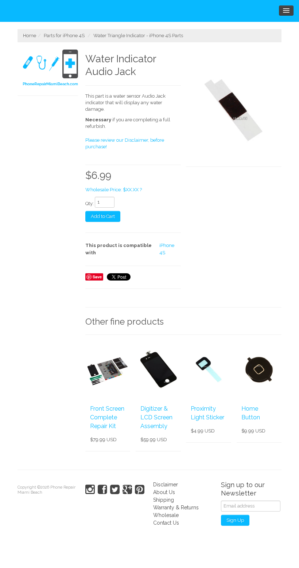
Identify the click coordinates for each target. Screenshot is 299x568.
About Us (164, 492)
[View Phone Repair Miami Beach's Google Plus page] (127, 489)
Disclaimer (165, 484)
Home (29, 35)
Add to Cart (103, 216)
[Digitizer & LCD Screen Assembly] (158, 369)
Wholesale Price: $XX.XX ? (113, 189)
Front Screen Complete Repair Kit (107, 417)
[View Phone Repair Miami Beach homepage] (50, 69)
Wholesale (166, 515)
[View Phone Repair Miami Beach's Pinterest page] (139, 489)
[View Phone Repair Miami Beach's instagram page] (90, 489)
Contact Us (166, 523)
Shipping (163, 500)
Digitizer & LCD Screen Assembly (156, 417)
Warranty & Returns (176, 507)
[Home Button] (259, 369)
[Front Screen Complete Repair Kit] (108, 369)
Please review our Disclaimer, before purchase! (124, 143)
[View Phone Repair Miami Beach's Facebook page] (102, 489)
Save (97, 276)
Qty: (89, 203)
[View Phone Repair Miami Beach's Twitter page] (115, 489)
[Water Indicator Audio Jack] (233, 108)
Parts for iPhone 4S (64, 35)
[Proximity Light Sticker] (208, 369)
